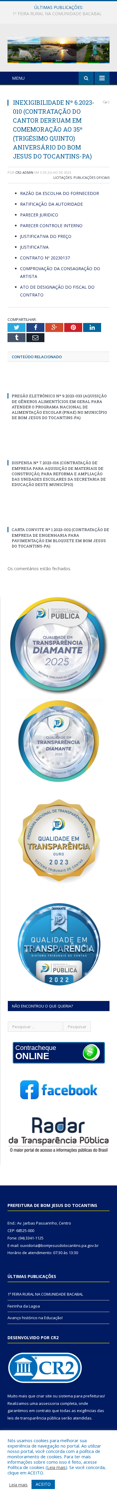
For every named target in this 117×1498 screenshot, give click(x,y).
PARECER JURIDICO (39, 215)
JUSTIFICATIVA (34, 247)
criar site (44, 1396)
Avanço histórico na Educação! (35, 1317)
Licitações (62, 177)
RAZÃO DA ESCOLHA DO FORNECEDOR (59, 193)
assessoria (49, 1403)
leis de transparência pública (34, 1418)
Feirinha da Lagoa (57, 13)
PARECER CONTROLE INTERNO (51, 225)
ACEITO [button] (43, 1484)
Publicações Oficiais (92, 177)
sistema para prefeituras (81, 1396)
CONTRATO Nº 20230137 (45, 258)
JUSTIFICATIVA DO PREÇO (45, 236)
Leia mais (56, 1467)
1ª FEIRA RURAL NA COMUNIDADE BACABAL (45, 1294)
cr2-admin (24, 172)
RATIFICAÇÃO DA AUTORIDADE (51, 204)
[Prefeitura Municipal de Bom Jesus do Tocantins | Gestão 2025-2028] (59, 48)
